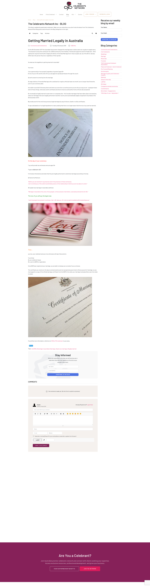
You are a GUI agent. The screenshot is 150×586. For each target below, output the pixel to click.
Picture (47, 414)
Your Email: (104, 33)
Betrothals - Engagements (108, 91)
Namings (103, 77)
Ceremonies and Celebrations (38, 45)
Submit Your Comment (41, 445)
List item (56, 414)
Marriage (103, 56)
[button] (92, 33)
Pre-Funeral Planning (107, 69)
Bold (35, 414)
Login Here (90, 404)
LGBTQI (34, 349)
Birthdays (103, 84)
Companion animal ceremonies (109, 86)
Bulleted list (51, 414)
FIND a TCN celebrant (57, 341)
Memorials (104, 58)
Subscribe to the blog (63, 374)
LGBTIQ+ (103, 82)
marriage (52, 349)
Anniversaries (105, 71)
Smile (70, 414)
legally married (72, 349)
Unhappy (78, 414)
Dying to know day (106, 79)
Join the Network (90, 568)
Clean (63, 414)
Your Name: (104, 27)
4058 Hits (73, 45)
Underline (40, 414)
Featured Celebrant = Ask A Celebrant (111, 67)
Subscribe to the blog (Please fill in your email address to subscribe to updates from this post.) (55, 436)
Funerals (103, 61)
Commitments (105, 88)
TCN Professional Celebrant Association (108, 63)
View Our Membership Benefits (64, 568)
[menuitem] (41, 14)
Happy (67, 414)
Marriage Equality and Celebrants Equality (110, 74)
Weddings (103, 54)
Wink (80, 414)
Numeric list (54, 414)
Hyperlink (44, 414)
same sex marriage (62, 349)
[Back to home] (75, 6)
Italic (38, 414)
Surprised (73, 414)
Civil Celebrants (105, 52)
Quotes (61, 414)
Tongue (75, 414)
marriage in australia (43, 349)
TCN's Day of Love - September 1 (109, 93)
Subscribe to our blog (109, 39)
